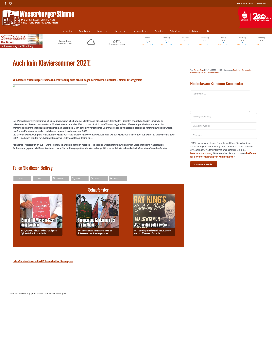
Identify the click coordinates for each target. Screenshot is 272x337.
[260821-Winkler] (41, 195)
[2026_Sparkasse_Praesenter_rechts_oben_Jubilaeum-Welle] (255, 8)
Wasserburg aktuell (198, 73)
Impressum (37, 293)
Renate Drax (199, 70)
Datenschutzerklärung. (201, 153)
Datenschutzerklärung (19, 293)
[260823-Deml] (97, 195)
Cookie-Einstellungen (55, 293)
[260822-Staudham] (154, 195)
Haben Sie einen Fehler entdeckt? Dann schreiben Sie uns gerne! (43, 261)
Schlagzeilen (247, 70)
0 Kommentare (213, 73)
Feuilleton (237, 70)
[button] (208, 31)
